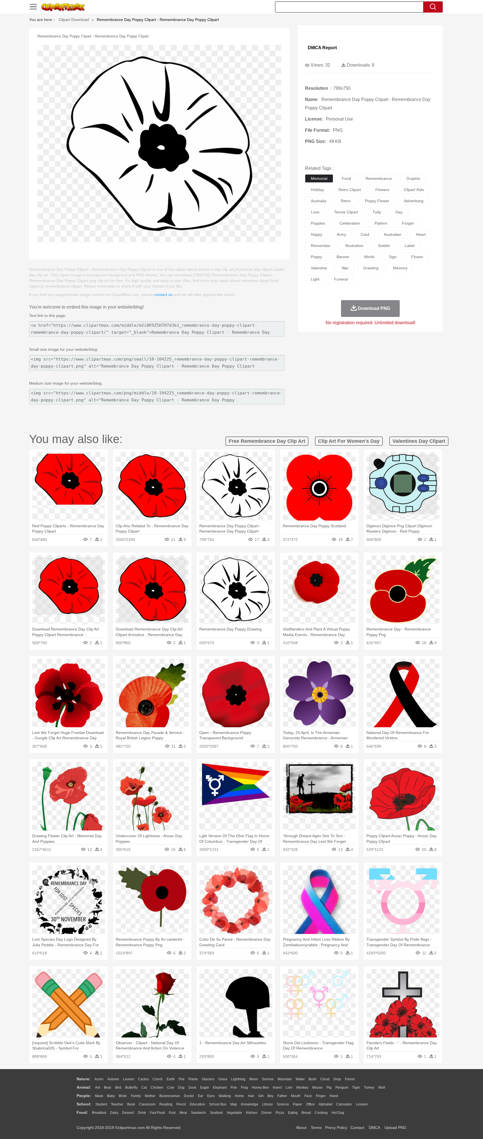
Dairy (114, 1113)
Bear (107, 1087)
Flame (193, 1079)
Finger (321, 1096)
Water (300, 1079)
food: (82, 1112)
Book (131, 1104)
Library (267, 1104)
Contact (357, 1127)
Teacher (117, 1104)
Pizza (280, 1113)
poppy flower (377, 201)
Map (233, 1104)
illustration (354, 245)
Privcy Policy (336, 1127)
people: (84, 1095)
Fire (181, 1079)
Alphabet (325, 1104)
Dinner (266, 1113)
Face (308, 1096)
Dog (181, 1087)
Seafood (216, 1113)
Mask (99, 1096)
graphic (413, 178)
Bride (123, 1096)
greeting (370, 268)
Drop (337, 1079)
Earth (171, 1079)
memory (400, 268)
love (315, 212)
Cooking (321, 1113)
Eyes (211, 1096)
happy (316, 234)
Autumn (113, 1079)
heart (421, 234)
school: (84, 1104)
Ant (97, 1087)
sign (393, 257)
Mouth (295, 1096)
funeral (341, 279)
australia (318, 201)
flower (417, 257)
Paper (297, 1104)
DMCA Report (322, 47)
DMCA (374, 1127)
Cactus (143, 1079)
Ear (200, 1096)
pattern (381, 223)
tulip (377, 212)
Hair (251, 1096)
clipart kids (414, 189)
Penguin (341, 1087)
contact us (163, 294)
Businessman (169, 1096)
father (282, 1096)
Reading (165, 1104)
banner (343, 257)
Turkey (369, 1087)
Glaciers (208, 1079)
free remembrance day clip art (267, 441)
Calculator (344, 1104)
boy (270, 1096)
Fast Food (157, 1113)
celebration (350, 223)
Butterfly (131, 1087)
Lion (289, 1087)
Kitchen (251, 1113)
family (136, 1096)
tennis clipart (346, 212)
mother (150, 1096)
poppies (318, 223)
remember (321, 245)
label (410, 245)
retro (346, 201)
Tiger (356, 1087)
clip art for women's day (349, 441)
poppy (316, 257)
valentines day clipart (418, 441)
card (365, 234)
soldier (384, 245)
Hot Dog (338, 1113)
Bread (306, 1113)
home (239, 1096)
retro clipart (349, 189)
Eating (293, 1113)
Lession (362, 1104)
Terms (316, 1127)
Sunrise (268, 1079)
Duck (192, 1087)
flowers (382, 189)
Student (101, 1104)
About (301, 1127)
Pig (329, 1087)
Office (310, 1104)
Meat (183, 1113)
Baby (111, 1096)
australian (392, 234)
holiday (317, 189)
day (399, 212)
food (346, 178)
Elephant (220, 1087)
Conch (158, 1079)
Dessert (128, 1113)
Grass (222, 1079)
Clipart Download (74, 19)
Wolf (381, 1087)
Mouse (317, 1087)
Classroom (147, 1104)
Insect (277, 1087)
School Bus (217, 1104)
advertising (413, 201)
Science (283, 1104)
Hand (334, 1096)
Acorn (98, 1079)
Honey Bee (260, 1087)
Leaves (128, 1079)
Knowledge (249, 1104)
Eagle (204, 1087)
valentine (319, 268)
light (315, 279)
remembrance (379, 178)
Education (197, 1104)
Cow (170, 1087)
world (369, 257)
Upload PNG (395, 1127)
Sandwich (198, 1113)
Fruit (172, 1113)
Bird (118, 1087)
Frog (244, 1087)
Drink (142, 1113)
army (341, 234)
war (345, 268)
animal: (84, 1087)
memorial (319, 178)
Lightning (238, 1079)
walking (225, 1096)
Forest (349, 1079)
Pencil (181, 1104)
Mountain (285, 1079)
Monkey (302, 1087)
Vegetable (234, 1113)
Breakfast (99, 1113)
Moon (253, 1079)
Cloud (325, 1079)
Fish (234, 1087)
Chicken (157, 1087)
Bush (312, 1079)
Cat (144, 1087)
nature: (84, 1079)
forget (408, 223)
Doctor (189, 1096)
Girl (261, 1096)
